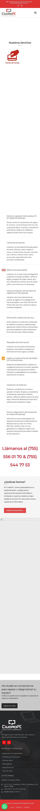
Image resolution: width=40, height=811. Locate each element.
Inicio (12, 807)
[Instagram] (21, 5)
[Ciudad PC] (11, 12)
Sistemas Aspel (7, 760)
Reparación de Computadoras (12, 753)
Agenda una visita (9, 706)
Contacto (27, 807)
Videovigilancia (7, 764)
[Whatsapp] (18, 5)
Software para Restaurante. (11, 757)
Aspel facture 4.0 (8, 767)
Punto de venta (7, 771)
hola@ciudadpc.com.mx (12, 792)
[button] (4, 806)
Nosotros (19, 807)
